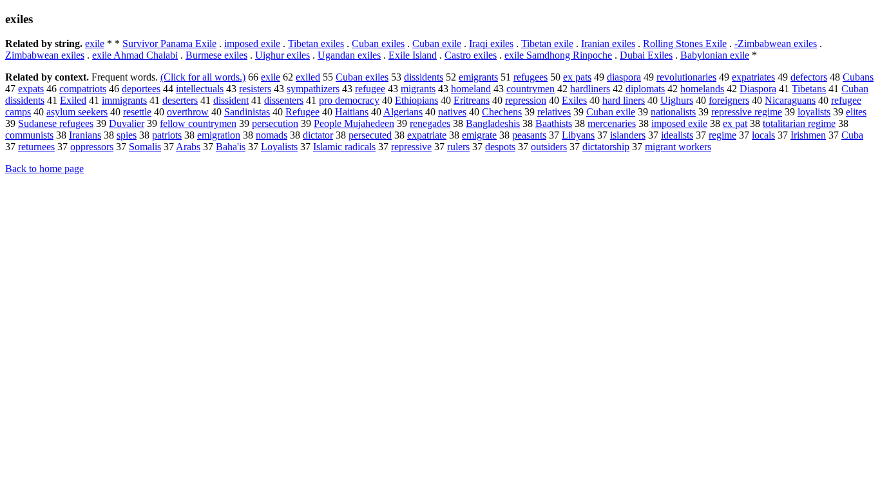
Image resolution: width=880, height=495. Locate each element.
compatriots (82, 88)
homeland (471, 88)
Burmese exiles (216, 55)
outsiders (549, 146)
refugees (530, 77)
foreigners (729, 100)
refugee (370, 88)
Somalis (145, 146)
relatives (554, 111)
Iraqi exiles (491, 43)
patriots (167, 135)
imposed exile (252, 43)
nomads (271, 135)
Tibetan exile (547, 43)
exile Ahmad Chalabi (135, 55)
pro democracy (349, 100)
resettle (137, 111)
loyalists (814, 111)
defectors (808, 77)
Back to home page (44, 168)
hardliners (590, 88)
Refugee (302, 111)
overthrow (188, 111)
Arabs (188, 146)
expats (31, 88)
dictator (318, 135)
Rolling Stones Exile (685, 43)
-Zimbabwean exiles (775, 43)
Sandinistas (247, 111)
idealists (677, 135)
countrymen (530, 88)
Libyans (578, 135)
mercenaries (612, 123)
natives (452, 111)
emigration (218, 135)
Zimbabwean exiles (44, 55)
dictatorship (605, 146)
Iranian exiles (608, 43)
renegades (430, 123)
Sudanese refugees (55, 123)
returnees (36, 146)
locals (763, 135)
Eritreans (472, 100)
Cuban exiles (378, 43)
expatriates (753, 77)
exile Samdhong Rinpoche (558, 55)
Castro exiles (471, 55)
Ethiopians (416, 100)
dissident (231, 100)
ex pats (577, 77)
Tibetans (809, 88)
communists (29, 135)
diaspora (624, 77)
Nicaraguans (790, 100)
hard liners (623, 100)
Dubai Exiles (646, 55)
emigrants (478, 77)
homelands (702, 88)
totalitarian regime (799, 123)
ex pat (735, 123)
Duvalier (126, 123)
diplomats (645, 88)
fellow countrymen (198, 123)
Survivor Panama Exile (169, 43)
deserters (180, 100)
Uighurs (676, 100)
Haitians (351, 111)
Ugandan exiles (349, 55)
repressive (411, 146)
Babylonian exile (714, 55)
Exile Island (412, 55)
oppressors (91, 146)
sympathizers (313, 88)
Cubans (858, 77)
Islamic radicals (344, 146)
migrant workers (678, 146)
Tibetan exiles (316, 43)
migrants (418, 88)
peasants (529, 135)
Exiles (574, 100)
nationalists (673, 111)
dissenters (283, 100)
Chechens (502, 111)
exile (94, 43)
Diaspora (758, 88)
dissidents (423, 77)
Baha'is (230, 146)
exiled (308, 77)
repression (525, 100)
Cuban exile (436, 43)
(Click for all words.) (202, 77)
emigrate (479, 135)
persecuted (370, 135)
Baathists (553, 123)
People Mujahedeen (354, 123)
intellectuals (200, 88)
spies (127, 135)
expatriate (426, 135)
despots (500, 146)
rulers (458, 146)
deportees (141, 88)
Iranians (85, 135)
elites (856, 111)
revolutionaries (686, 77)
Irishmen (808, 135)
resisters (255, 88)
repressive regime (746, 111)
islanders (628, 135)
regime (722, 135)
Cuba (852, 135)
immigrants (124, 100)
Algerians (403, 111)
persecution (275, 123)
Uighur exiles (282, 55)
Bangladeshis (493, 123)
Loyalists (279, 146)
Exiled (73, 100)
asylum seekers (77, 111)
